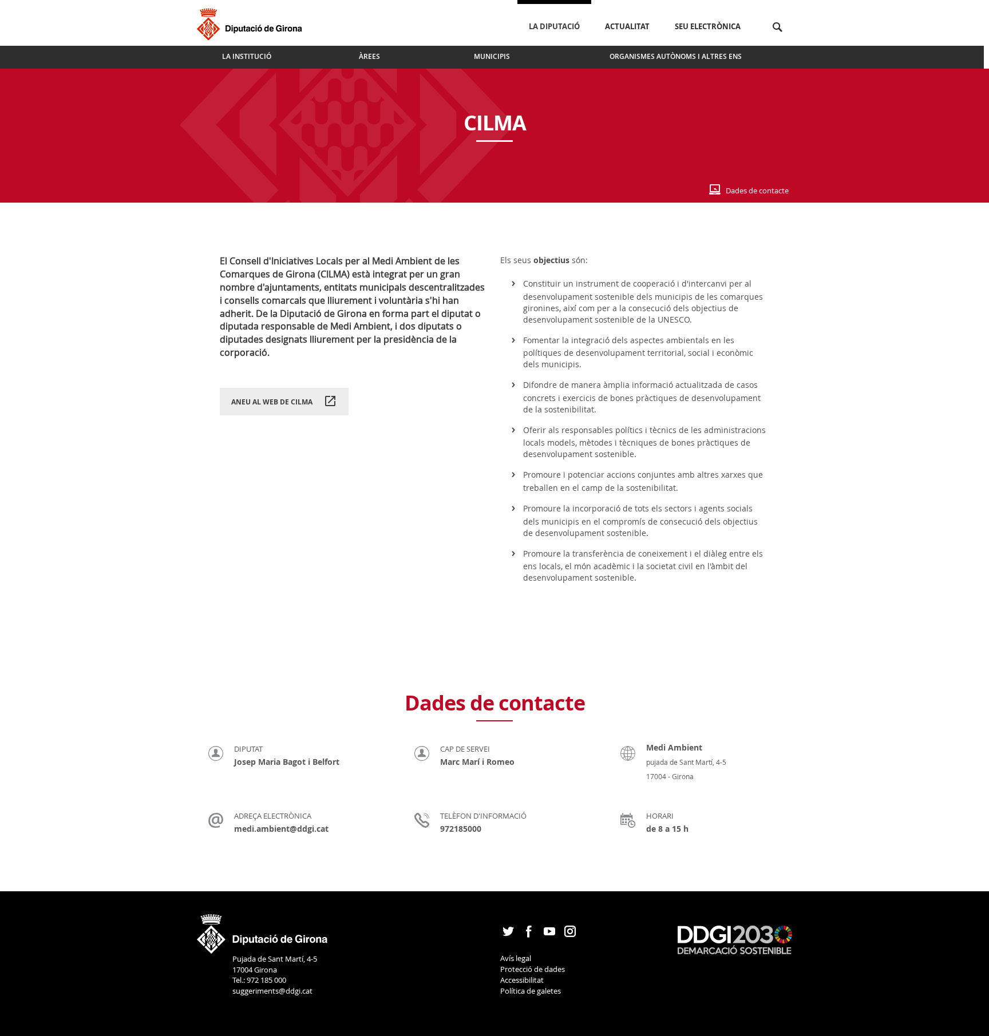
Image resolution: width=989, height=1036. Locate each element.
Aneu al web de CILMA (272, 402)
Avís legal (515, 958)
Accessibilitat (522, 980)
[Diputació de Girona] (251, 22)
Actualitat (627, 26)
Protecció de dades (532, 969)
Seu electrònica (708, 26)
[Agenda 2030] (735, 939)
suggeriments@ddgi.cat (272, 991)
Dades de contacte (757, 190)
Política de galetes (530, 991)
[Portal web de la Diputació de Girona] (263, 930)
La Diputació (554, 26)
